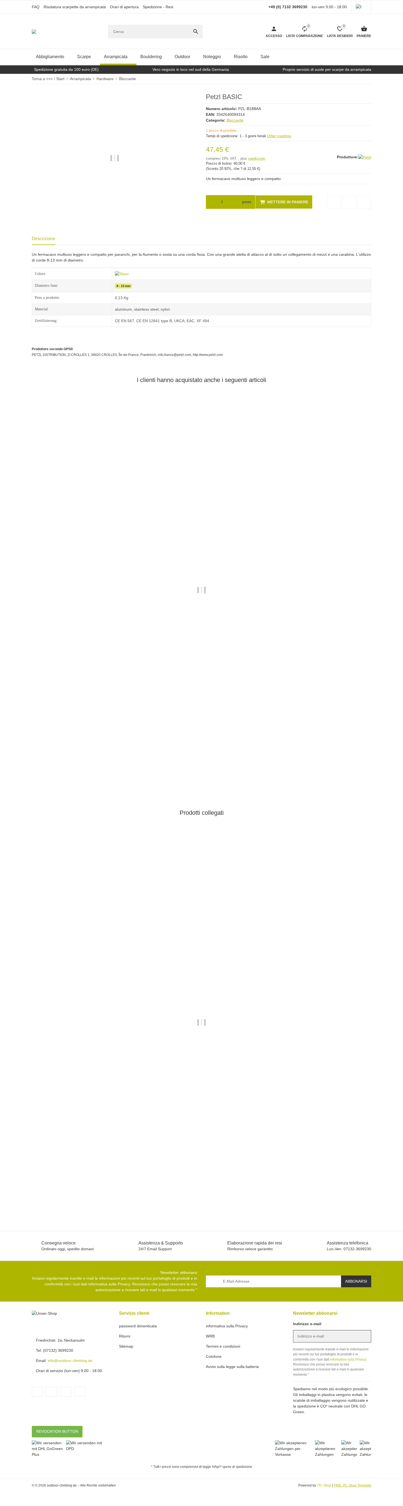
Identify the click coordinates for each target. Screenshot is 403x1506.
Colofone (214, 1356)
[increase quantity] (232, 202)
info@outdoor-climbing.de (70, 1360)
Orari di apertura (124, 7)
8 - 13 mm (123, 286)
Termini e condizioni (223, 1346)
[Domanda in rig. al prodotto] (364, 202)
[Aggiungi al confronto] (334, 202)
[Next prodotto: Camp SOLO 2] (363, 79)
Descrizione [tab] (43, 238)
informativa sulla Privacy (109, 1284)
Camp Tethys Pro (47, 1189)
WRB (210, 1336)
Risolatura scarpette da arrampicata (75, 7)
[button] (361, 7)
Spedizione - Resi (158, 7)
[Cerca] (196, 31)
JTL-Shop (324, 1485)
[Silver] (122, 273)
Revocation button (57, 1431)
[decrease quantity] (211, 202)
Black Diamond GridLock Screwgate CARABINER (77, 757)
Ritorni (124, 1336)
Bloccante (234, 120)
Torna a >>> (42, 79)
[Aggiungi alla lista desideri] (349, 202)
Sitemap (126, 1346)
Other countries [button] (279, 136)
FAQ (35, 7)
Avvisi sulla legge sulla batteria (232, 1366)
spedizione (256, 158)
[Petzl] (364, 157)
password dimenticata (138, 1326)
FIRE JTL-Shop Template (352, 1485)
